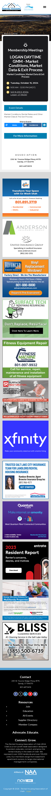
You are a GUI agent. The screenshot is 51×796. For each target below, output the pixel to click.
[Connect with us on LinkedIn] (25, 694)
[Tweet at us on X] (20, 694)
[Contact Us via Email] (35, 694)
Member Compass (28, 724)
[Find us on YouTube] (30, 694)
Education (28, 711)
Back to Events (10, 33)
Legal (28, 791)
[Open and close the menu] (34, 7)
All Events (28, 715)
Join (28, 706)
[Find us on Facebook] (16, 694)
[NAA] (31, 772)
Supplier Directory (27, 720)
